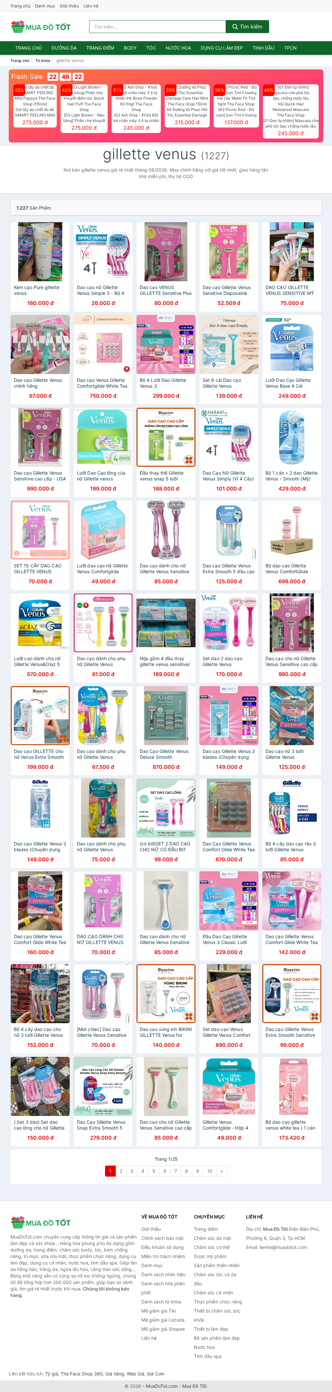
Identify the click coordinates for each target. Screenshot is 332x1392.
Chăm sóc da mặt (212, 1238)
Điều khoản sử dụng (162, 1247)
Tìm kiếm (250, 26)
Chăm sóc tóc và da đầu (215, 1279)
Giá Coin (155, 1373)
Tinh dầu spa (207, 1356)
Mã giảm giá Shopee (163, 1329)
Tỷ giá (51, 1373)
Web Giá (135, 1373)
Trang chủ (20, 5)
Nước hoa (178, 48)
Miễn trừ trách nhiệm (163, 1256)
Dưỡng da (64, 48)
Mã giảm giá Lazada (162, 1320)
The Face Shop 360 (82, 1373)
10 (209, 1171)
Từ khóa (42, 60)
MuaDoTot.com (162, 1386)
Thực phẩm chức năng (218, 1301)
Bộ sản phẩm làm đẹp (217, 1338)
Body (130, 48)
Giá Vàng (114, 1373)
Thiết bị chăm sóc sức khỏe (217, 1315)
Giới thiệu (69, 5)
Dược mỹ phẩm (210, 1256)
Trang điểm (100, 48)
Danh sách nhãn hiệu (163, 1274)
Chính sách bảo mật (162, 1238)
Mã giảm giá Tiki (158, 1310)
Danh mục (45, 5)
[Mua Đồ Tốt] (42, 1222)
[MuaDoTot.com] (40, 26)
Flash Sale (27, 76)
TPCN (290, 48)
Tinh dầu (263, 48)
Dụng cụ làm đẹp (222, 48)
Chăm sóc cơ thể (212, 1247)
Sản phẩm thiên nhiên (217, 1265)
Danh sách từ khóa (161, 1301)
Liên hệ (91, 5)
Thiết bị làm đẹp (211, 1329)
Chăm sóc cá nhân (213, 1292)
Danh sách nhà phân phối (163, 1288)
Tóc (151, 48)
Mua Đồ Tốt (194, 1386)
